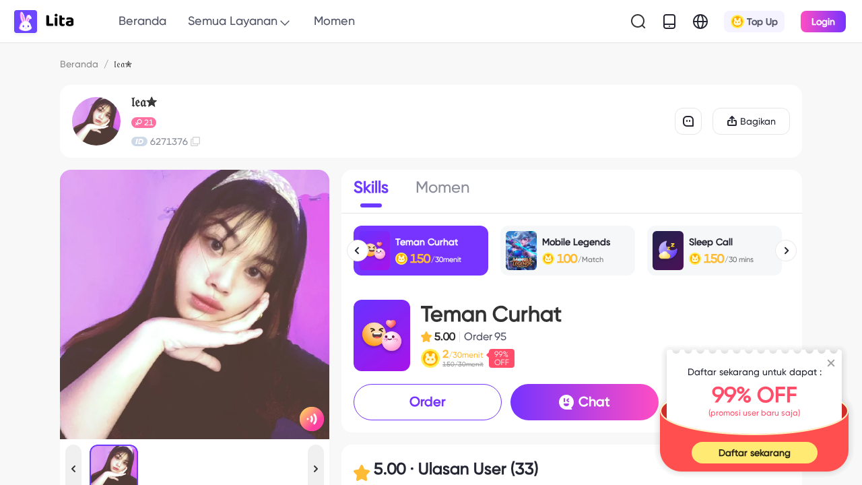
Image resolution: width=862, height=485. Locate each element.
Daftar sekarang (755, 452)
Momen (334, 20)
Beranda (142, 20)
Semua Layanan (232, 20)
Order (427, 401)
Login (823, 21)
